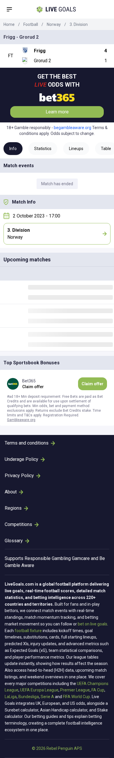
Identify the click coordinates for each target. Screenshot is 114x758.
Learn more (57, 112)
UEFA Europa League (39, 690)
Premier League (75, 690)
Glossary (14, 540)
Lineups (76, 148)
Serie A (47, 696)
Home (9, 24)
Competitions (18, 524)
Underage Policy (21, 459)
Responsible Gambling (48, 558)
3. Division (79, 24)
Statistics (42, 148)
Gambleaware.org (21, 420)
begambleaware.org (72, 127)
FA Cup (97, 690)
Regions (13, 508)
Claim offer (92, 383)
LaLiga (11, 696)
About (11, 492)
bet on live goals (92, 624)
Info (13, 148)
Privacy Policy (19, 475)
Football (30, 24)
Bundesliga (28, 696)
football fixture (28, 630)
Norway (54, 24)
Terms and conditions (27, 443)
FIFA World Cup (76, 696)
